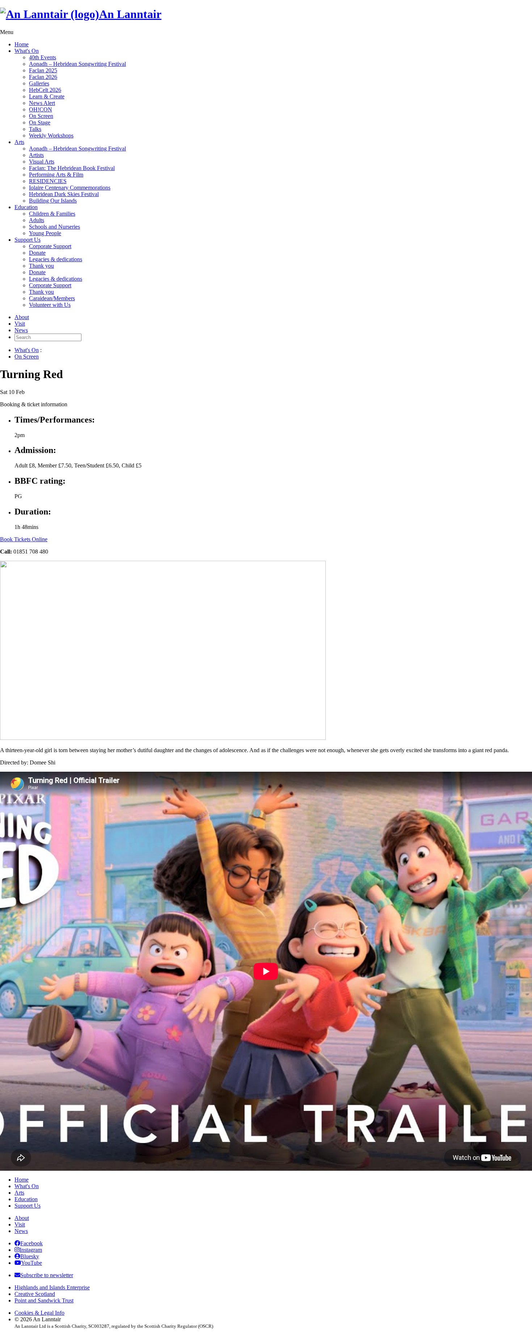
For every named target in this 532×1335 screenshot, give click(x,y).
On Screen (41, 116)
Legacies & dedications (55, 259)
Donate (37, 253)
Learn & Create (46, 96)
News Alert (42, 103)
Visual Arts (41, 161)
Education (26, 207)
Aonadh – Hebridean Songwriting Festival (77, 64)
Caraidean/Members (52, 298)
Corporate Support (50, 246)
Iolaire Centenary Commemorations (69, 188)
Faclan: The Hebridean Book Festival (72, 168)
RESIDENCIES (48, 181)
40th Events (42, 57)
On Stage (39, 122)
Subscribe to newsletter (46, 1275)
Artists (36, 155)
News (21, 330)
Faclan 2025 (43, 70)
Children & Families (52, 214)
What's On (26, 51)
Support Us (27, 240)
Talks (35, 129)
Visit (19, 324)
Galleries (39, 83)
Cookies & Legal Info (39, 1313)
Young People (45, 233)
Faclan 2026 (43, 77)
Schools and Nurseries (54, 227)
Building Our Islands (53, 201)
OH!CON (40, 109)
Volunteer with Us (50, 305)
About (21, 317)
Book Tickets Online (23, 539)
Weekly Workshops (51, 135)
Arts (19, 142)
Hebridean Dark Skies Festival (64, 194)
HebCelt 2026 (45, 90)
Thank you (41, 266)
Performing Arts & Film (56, 174)
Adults (36, 220)
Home (21, 44)
